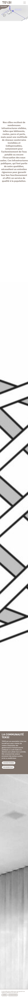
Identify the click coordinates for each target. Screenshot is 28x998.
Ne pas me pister (13, 994)
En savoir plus (8, 767)
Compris (4, 994)
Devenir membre (8, 763)
